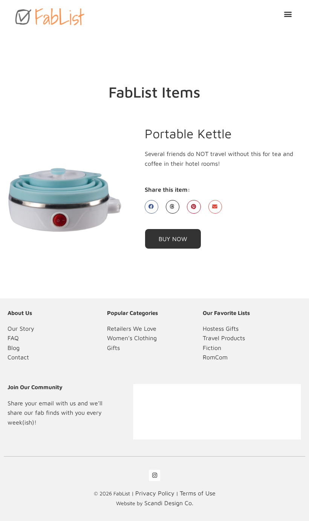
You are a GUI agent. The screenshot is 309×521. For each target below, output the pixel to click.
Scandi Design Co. (168, 503)
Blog (14, 347)
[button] (287, 14)
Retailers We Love (131, 328)
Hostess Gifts (221, 328)
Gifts (113, 347)
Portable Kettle (188, 133)
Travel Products (224, 338)
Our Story (21, 328)
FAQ (13, 338)
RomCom (215, 357)
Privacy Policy (154, 493)
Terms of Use (198, 493)
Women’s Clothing (132, 338)
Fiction (212, 347)
